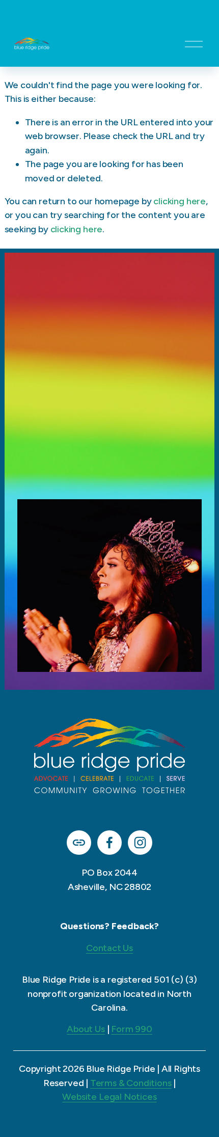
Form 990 (131, 1029)
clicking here (179, 201)
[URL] (79, 842)
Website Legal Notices (109, 1096)
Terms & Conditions (131, 1083)
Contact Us (109, 948)
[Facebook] (109, 842)
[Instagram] (140, 842)
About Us (86, 1029)
